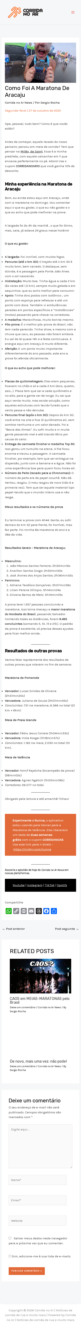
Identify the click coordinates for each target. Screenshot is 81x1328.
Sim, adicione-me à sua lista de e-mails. (41, 1256)
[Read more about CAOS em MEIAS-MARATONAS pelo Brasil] (40, 976)
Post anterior (13, 929)
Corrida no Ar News (18, 102)
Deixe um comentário (23, 1007)
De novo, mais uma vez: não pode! (38, 1061)
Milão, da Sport (32, 151)
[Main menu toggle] (73, 12)
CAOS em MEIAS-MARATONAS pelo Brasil (40, 1000)
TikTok (50, 885)
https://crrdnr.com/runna (32, 849)
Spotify (62, 885)
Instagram (35, 885)
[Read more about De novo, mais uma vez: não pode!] (40, 1038)
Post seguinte (67, 929)
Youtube (19, 885)
